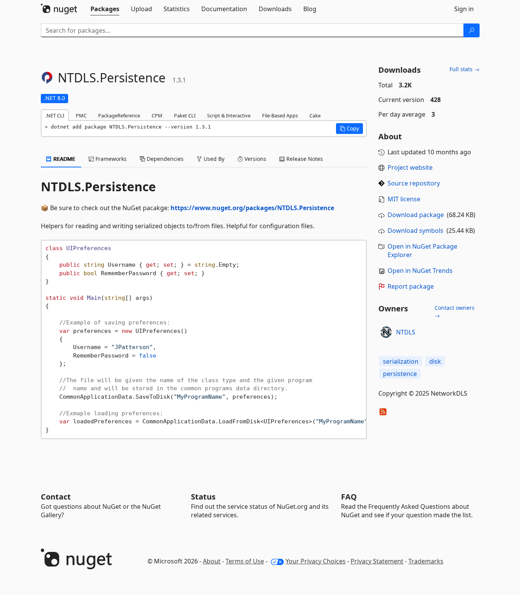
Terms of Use (245, 561)
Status (203, 496)
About (212, 561)
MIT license (404, 199)
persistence (400, 373)
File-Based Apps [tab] (280, 115)
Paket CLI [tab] (185, 115)
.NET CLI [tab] (54, 115)
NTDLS (405, 332)
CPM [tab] (157, 115)
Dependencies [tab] (164, 158)
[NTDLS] (386, 332)
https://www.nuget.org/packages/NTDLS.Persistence (252, 208)
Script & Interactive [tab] (229, 115)
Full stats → (465, 69)
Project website (410, 167)
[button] (349, 128)
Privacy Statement (377, 561)
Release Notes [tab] (304, 158)
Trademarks (425, 561)
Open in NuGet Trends (420, 270)
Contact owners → (455, 311)
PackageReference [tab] (119, 115)
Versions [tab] (254, 158)
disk (435, 361)
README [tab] (63, 158)
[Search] (471, 30)
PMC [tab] (81, 115)
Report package (411, 286)
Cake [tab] (315, 115)
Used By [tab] (213, 158)
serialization (400, 361)
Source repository (414, 183)
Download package (416, 215)
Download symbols (415, 230)
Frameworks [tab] (110, 158)
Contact (56, 496)
